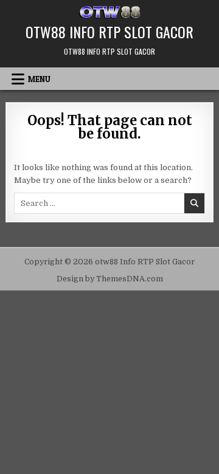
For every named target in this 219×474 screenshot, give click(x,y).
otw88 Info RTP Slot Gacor (109, 32)
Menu (39, 79)
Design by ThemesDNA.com (110, 279)
